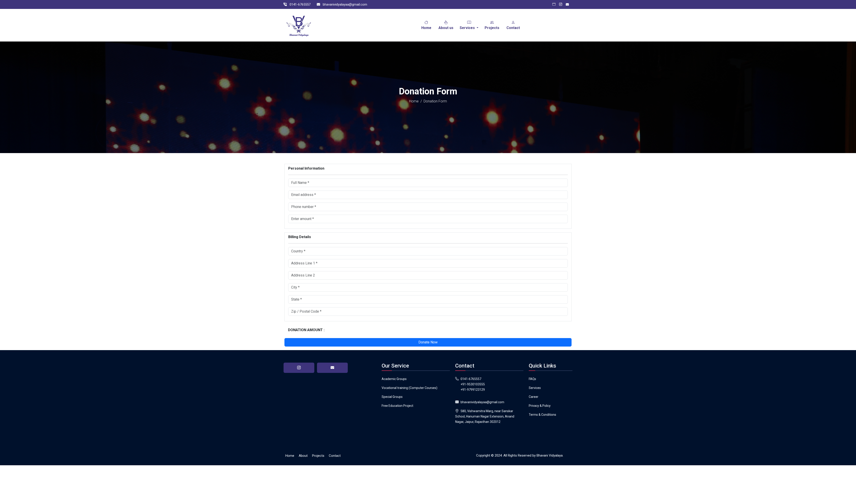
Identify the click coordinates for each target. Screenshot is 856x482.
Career (533, 397)
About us (445, 28)
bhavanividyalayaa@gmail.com (482, 402)
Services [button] (468, 28)
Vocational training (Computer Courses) (409, 388)
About (303, 456)
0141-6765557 (471, 379)
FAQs (532, 379)
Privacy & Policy (540, 405)
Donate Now (428, 342)
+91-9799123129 (473, 389)
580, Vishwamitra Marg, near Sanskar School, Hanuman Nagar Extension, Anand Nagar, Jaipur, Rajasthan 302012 (484, 416)
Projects (492, 28)
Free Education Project (397, 405)
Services (535, 388)
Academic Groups (394, 379)
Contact (513, 28)
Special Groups (392, 397)
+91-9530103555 (473, 384)
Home (426, 28)
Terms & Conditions (542, 414)
